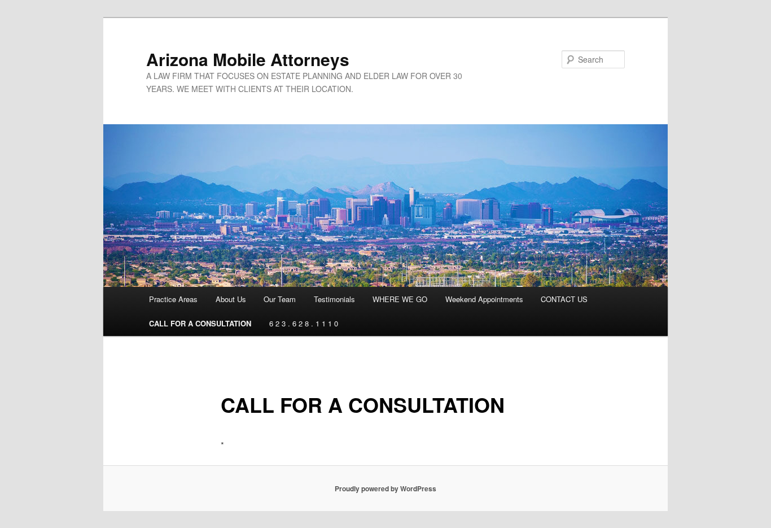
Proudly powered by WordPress (385, 488)
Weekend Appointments (484, 299)
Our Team (280, 299)
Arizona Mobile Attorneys (247, 59)
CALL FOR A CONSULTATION (200, 323)
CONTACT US (564, 299)
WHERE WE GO (400, 299)
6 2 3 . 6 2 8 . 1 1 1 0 (303, 323)
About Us (231, 299)
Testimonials (334, 299)
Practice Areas (173, 299)
